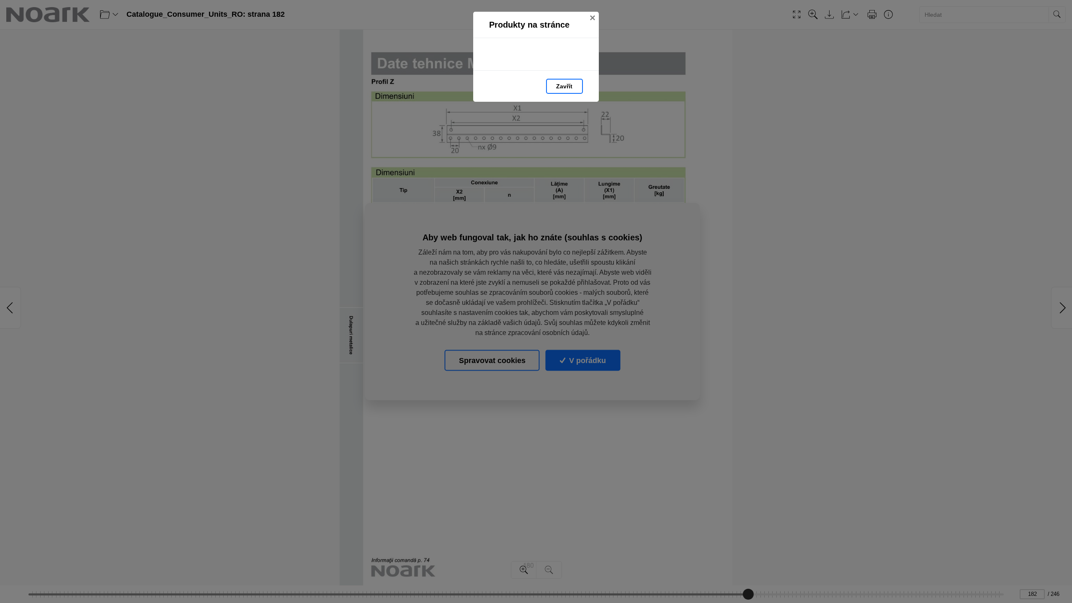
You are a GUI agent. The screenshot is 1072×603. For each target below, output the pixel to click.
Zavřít (564, 86)
